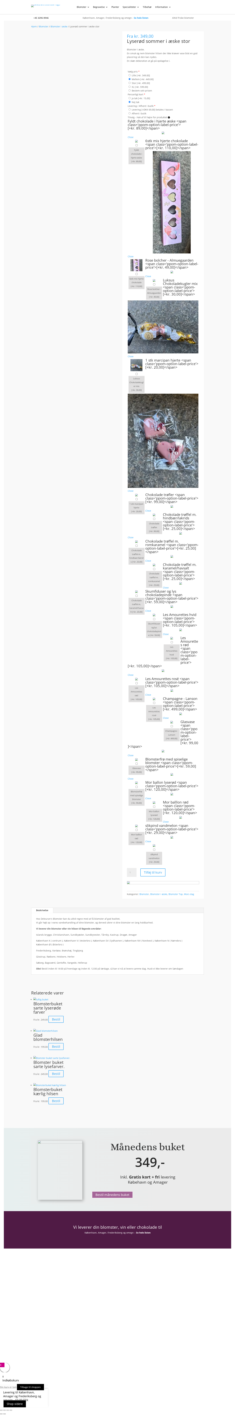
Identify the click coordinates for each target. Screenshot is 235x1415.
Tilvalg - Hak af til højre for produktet (148, 117)
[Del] (7, 1410)
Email (125, 1278)
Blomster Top (175, 894)
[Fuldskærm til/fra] (4, 1410)
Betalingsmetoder (42, 1322)
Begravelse (99, 7)
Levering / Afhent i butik (141, 105)
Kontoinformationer (43, 1287)
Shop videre (15, 1404)
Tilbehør (147, 7)
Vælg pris (134, 71)
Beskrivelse (42, 910)
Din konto (37, 1283)
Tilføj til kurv (153, 872)
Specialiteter (129, 7)
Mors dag (189, 894)
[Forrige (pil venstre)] (1, 1413)
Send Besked (135, 1301)
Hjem (34, 26)
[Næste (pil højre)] (4, 1413)
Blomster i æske (59, 26)
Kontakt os (37, 1313)
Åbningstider (39, 1308)
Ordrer (35, 1292)
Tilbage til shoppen (30, 1387)
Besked (126, 1291)
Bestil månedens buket (112, 1195)
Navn (125, 1272)
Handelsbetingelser (43, 1317)
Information (161, 7)
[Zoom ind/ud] (1, 1410)
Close (130, 137)
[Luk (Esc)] (11, 1410)
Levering (36, 1327)
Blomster (81, 7)
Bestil (56, 1019)
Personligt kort (136, 94)
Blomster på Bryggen (43, 1331)
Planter (115, 7)
